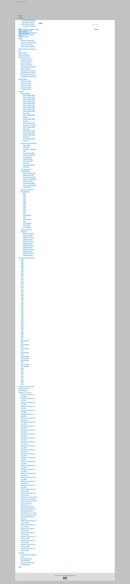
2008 (24, 207)
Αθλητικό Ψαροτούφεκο (29, 20)
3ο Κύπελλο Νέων (26, 85)
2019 (22, 370)
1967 (22, 275)
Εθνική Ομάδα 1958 (29, 95)
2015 (22, 354)
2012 (24, 217)
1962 (22, 269)
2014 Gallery (26, 225)
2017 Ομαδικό (25, 366)
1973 (22, 281)
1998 (22, 313)
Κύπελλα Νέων (22, 79)
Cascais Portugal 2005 (29, 179)
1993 (22, 307)
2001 (24, 193)
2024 (22, 380)
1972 (22, 279)
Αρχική (21, 15)
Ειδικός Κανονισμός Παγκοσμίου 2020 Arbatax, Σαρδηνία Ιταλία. (28, 66)
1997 (22, 311)
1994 (22, 309)
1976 (22, 287)
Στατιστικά (21, 552)
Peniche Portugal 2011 (29, 185)
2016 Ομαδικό (25, 360)
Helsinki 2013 (27, 187)
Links (20, 35)
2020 (22, 372)
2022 (22, 376)
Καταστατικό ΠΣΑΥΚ (28, 22)
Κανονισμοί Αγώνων (24, 57)
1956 (22, 259)
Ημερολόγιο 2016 (23, 36)
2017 (22, 362)
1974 (22, 283)
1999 (22, 315)
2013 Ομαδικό (27, 223)
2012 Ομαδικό (27, 219)
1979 (22, 293)
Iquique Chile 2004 (28, 153)
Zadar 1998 (26, 145)
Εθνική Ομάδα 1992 (29, 131)
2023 (22, 378)
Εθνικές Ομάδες (25, 93)
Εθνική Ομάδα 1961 (29, 97)
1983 (22, 295)
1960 (22, 267)
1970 (22, 277)
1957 (22, 262)
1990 (22, 303)
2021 (22, 374)
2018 (22, 368)
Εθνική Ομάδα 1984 (29, 103)
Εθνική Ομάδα (23, 31)
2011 (24, 213)
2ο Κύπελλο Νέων (26, 83)
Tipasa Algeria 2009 (29, 183)
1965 (22, 271)
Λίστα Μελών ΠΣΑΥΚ (28, 24)
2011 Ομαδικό (27, 215)
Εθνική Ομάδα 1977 (29, 101)
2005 (24, 201)
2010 (24, 211)
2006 (24, 203)
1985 (22, 299)
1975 (22, 285)
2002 (24, 195)
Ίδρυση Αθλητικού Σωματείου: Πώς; (29, 29)
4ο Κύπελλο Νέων (26, 87)
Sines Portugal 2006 (29, 155)
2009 (24, 209)
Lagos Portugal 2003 (29, 177)
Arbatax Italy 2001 (28, 175)
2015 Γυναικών (25, 358)
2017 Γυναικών (25, 364)
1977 (22, 289)
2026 (22, 384)
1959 (22, 265)
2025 (22, 382)
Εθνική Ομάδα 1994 (29, 133)
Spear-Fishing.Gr (70, 575)
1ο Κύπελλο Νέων (26, 81)
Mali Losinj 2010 (28, 161)
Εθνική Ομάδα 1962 (29, 99)
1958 (22, 263)
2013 (24, 221)
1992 (22, 305)
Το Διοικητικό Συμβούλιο (29, 26)
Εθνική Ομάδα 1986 (29, 107)
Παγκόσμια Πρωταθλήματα (29, 143)
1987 (22, 301)
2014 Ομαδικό (27, 227)
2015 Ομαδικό (25, 356)
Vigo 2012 (26, 163)
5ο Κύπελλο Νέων (26, 59)
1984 (22, 297)
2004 (24, 199)
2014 (22, 350)
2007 (24, 205)
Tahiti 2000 (26, 147)
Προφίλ (21, 17)
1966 (22, 273)
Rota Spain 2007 (28, 181)
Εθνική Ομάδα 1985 (29, 105)
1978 (22, 291)
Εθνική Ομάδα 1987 (29, 109)
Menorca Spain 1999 (29, 173)
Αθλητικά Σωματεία (24, 33)
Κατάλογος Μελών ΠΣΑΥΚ (29, 42)
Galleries (21, 91)
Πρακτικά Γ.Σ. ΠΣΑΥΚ (24, 392)
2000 (22, 317)
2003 (24, 197)
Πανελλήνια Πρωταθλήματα (26, 258)
